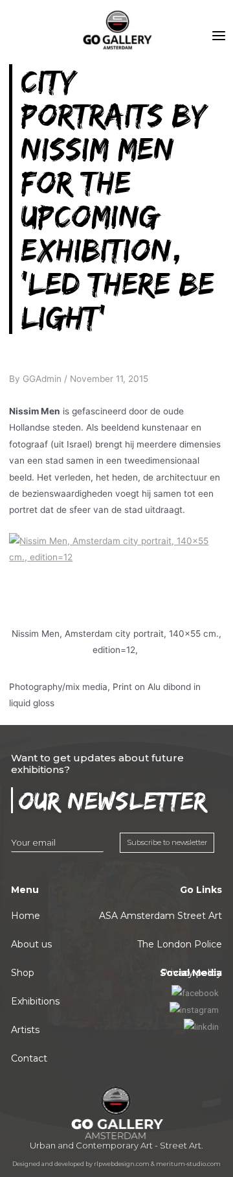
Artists (25, 1030)
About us (31, 944)
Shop (22, 973)
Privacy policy (191, 973)
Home (25, 915)
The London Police (179, 944)
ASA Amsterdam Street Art (160, 915)
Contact (29, 1058)
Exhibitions (35, 1001)
